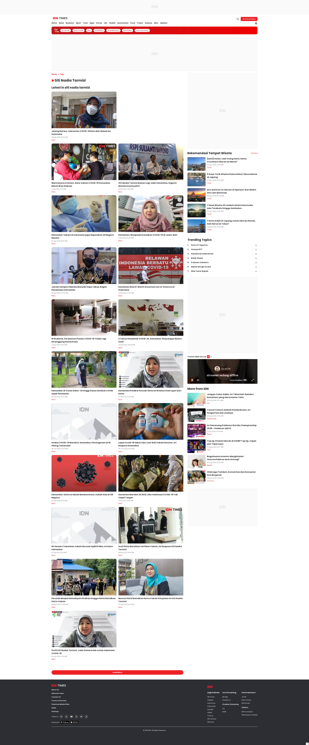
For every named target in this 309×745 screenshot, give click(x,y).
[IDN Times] (60, 18)
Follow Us (55, 717)
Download (55, 722)
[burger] (256, 23)
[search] (237, 19)
